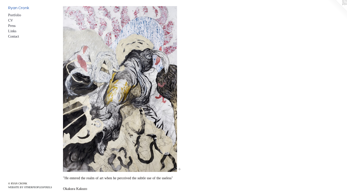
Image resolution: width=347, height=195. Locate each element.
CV (10, 20)
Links (12, 31)
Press (11, 26)
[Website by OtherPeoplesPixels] (337, 10)
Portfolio (14, 15)
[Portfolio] (120, 89)
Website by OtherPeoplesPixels (30, 187)
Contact (13, 36)
